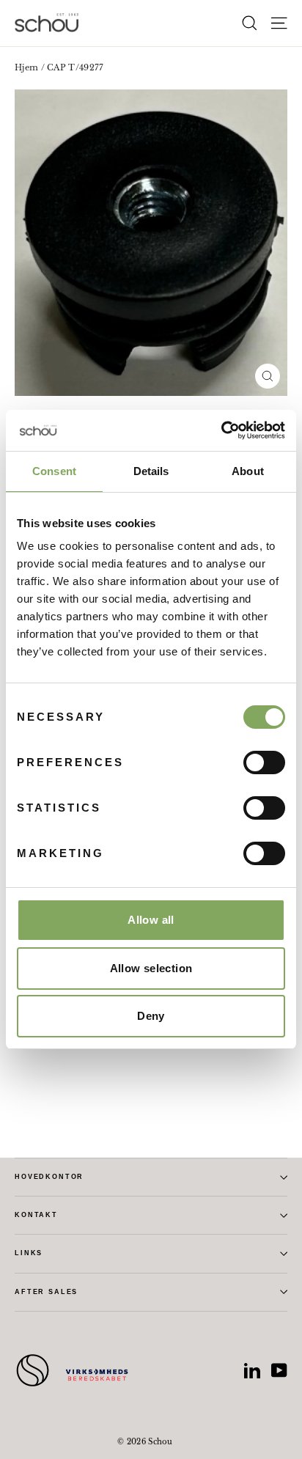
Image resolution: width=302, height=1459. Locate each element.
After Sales (46, 1292)
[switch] (264, 762)
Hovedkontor (49, 1176)
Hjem (26, 67)
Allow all (151, 920)
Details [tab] (151, 471)
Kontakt (36, 1215)
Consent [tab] (54, 471)
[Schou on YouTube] (279, 1370)
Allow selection (151, 968)
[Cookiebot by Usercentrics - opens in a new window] (221, 430)
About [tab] (248, 471)
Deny (151, 1016)
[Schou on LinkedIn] (252, 1370)
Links (29, 1253)
